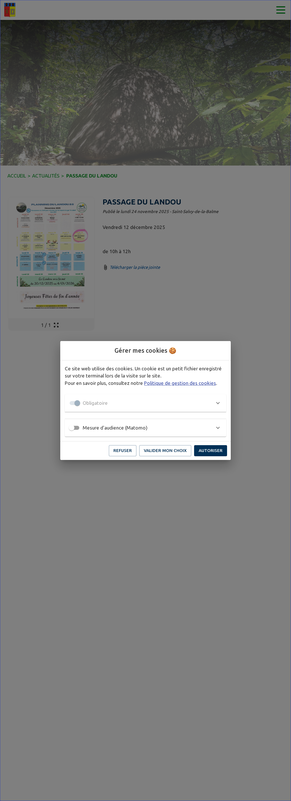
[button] (145, 403)
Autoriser (211, 450)
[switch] (71, 427)
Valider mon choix (165, 450)
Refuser (122, 450)
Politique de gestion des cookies (180, 383)
